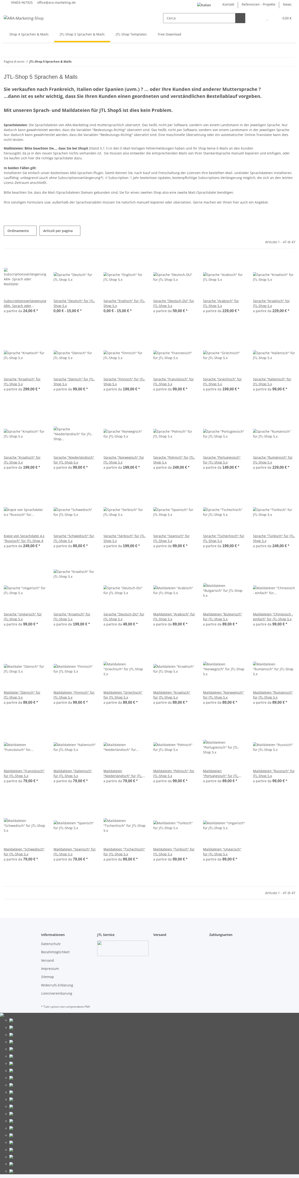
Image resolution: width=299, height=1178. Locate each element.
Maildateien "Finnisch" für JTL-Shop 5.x (74, 695)
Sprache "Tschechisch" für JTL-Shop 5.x (223, 538)
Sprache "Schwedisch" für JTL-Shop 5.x (73, 538)
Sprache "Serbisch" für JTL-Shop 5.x (124, 538)
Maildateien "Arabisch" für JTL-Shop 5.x (174, 616)
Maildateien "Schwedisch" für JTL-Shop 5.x (24, 851)
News (287, 4)
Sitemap (47, 977)
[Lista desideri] (267, 18)
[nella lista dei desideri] (88, 264)
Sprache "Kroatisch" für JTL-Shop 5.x (271, 303)
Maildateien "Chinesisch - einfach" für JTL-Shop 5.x (273, 616)
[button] (258, 18)
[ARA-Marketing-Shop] (24, 18)
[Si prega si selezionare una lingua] (206, 5)
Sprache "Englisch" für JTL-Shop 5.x (124, 303)
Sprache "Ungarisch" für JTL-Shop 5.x (23, 616)
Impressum (50, 968)
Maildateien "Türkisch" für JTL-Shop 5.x (174, 851)
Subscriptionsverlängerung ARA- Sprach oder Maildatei (25, 303)
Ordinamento (18, 230)
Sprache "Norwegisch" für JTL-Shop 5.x (123, 459)
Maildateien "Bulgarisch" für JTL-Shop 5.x (222, 616)
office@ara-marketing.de (56, 2)
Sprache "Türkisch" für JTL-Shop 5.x (274, 538)
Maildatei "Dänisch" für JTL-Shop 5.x (22, 695)
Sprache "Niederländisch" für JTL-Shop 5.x (73, 459)
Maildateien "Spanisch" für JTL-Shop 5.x (74, 851)
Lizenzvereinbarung (56, 993)
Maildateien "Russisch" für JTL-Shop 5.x (274, 773)
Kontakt (228, 4)
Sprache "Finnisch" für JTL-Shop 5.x (124, 381)
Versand (47, 960)
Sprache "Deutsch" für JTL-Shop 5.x (74, 303)
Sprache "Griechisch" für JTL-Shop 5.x (222, 381)
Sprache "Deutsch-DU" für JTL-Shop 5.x (173, 303)
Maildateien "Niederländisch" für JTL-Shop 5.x (122, 773)
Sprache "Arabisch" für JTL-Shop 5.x (221, 303)
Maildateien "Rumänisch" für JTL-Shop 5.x (273, 695)
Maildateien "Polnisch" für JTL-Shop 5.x (173, 773)
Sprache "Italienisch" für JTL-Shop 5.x (272, 381)
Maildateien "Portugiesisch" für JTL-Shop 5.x (221, 773)
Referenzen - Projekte (258, 4)
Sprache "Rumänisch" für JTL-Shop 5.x (273, 459)
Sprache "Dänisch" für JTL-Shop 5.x (74, 381)
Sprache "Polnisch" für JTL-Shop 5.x (174, 459)
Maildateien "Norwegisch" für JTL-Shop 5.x (223, 695)
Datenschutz (51, 944)
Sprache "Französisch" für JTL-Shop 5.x (173, 381)
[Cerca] (240, 18)
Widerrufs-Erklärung (57, 985)
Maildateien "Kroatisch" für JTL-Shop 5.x (171, 695)
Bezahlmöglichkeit (55, 952)
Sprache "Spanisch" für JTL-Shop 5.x (171, 538)
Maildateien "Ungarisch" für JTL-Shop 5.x (222, 851)
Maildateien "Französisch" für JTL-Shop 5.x (24, 773)
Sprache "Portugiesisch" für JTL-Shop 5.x (222, 459)
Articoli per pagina (58, 230)
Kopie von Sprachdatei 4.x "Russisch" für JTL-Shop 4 (24, 538)
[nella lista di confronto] (76, 264)
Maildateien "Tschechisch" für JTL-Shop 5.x (124, 851)
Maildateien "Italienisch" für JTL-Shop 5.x (72, 773)
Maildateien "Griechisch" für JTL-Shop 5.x (122, 695)
